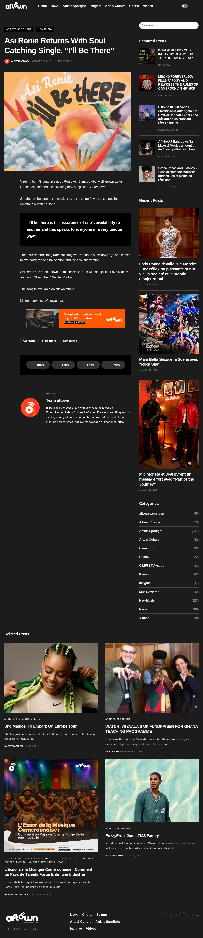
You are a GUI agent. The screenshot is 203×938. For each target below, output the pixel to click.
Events (144, 574)
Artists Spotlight (18, 29)
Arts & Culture (149, 539)
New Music (45, 29)
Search (195, 25)
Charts (144, 557)
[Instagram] (182, 915)
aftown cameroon (151, 513)
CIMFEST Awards (151, 565)
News (143, 609)
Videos (144, 618)
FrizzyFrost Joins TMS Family (132, 835)
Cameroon (146, 548)
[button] (185, 6)
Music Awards (149, 591)
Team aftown (57, 400)
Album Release (150, 522)
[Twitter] (173, 915)
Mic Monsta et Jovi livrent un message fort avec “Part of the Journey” (166, 479)
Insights (145, 583)
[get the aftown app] (75, 318)
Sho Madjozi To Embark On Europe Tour (40, 726)
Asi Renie (29, 340)
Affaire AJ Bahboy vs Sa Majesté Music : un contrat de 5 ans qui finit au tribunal (177, 145)
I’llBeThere (49, 340)
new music (70, 340)
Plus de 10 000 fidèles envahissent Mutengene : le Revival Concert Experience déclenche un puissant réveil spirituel (178, 115)
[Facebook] (165, 915)
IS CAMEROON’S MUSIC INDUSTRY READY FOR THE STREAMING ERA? (175, 54)
